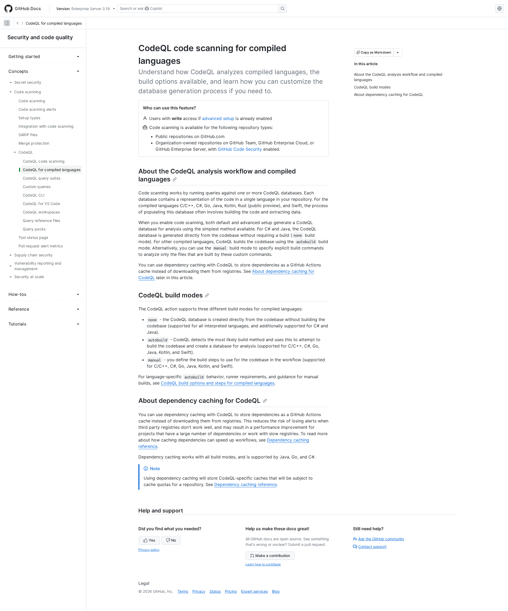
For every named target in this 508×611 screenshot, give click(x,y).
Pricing (231, 591)
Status (215, 591)
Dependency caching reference (245, 484)
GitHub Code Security (240, 149)
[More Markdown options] (397, 52)
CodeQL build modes (170, 295)
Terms (183, 591)
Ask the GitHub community (381, 539)
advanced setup (218, 118)
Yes (152, 540)
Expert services (254, 591)
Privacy (198, 591)
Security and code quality (40, 37)
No (173, 540)
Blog (276, 591)
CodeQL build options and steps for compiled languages (217, 383)
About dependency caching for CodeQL (199, 400)
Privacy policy (149, 550)
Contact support (372, 546)
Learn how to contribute (263, 564)
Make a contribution (272, 555)
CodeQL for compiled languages (54, 23)
